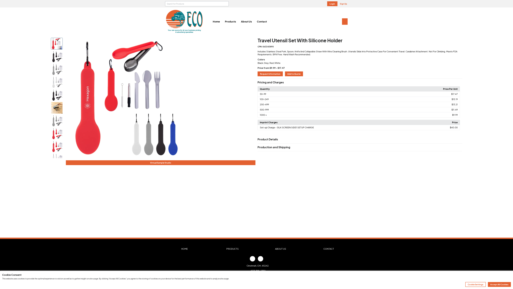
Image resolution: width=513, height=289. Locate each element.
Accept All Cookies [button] (499, 284)
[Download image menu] (182, 41)
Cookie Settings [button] (475, 284)
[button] (360, 82)
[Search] (226, 3)
